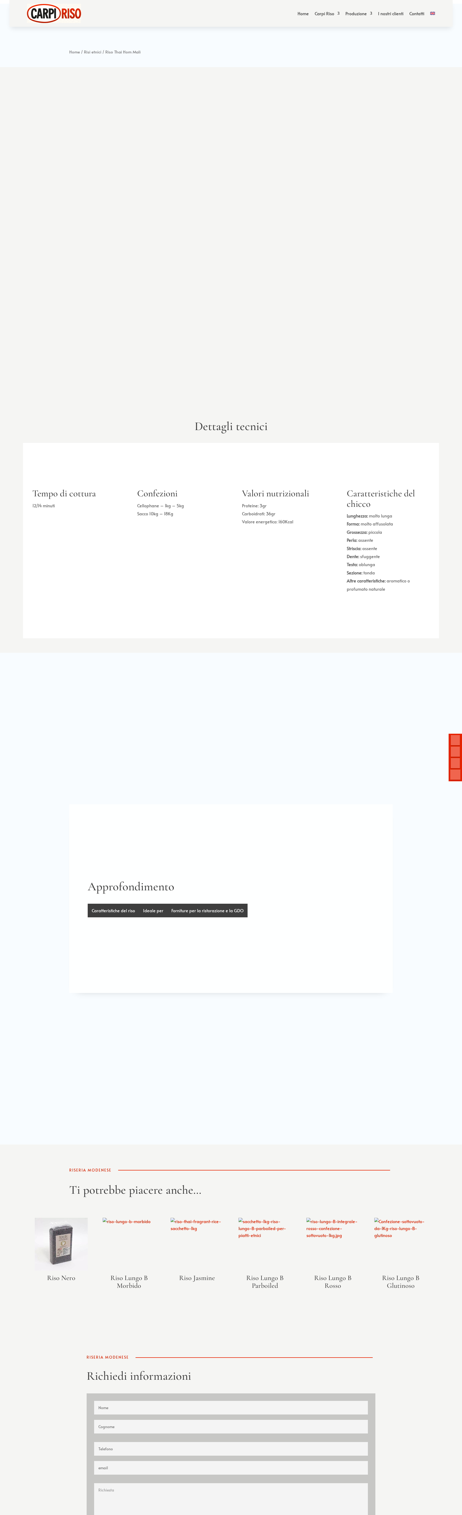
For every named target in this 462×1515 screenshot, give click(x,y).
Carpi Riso (324, 13)
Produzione (356, 13)
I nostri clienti (390, 13)
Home (303, 13)
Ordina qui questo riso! (92, 248)
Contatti (416, 13)
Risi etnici (92, 52)
